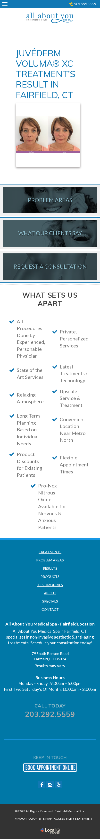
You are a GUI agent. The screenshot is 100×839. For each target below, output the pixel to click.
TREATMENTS (50, 552)
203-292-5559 (85, 4)
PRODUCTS (50, 576)
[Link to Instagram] (50, 784)
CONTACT (50, 609)
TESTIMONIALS (50, 585)
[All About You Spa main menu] (4, 3)
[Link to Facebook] (41, 784)
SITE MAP (45, 818)
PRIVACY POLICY (25, 818)
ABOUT (50, 593)
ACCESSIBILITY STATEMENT (73, 818)
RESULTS (50, 568)
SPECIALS (50, 601)
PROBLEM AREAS (50, 560)
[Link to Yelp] (58, 784)
